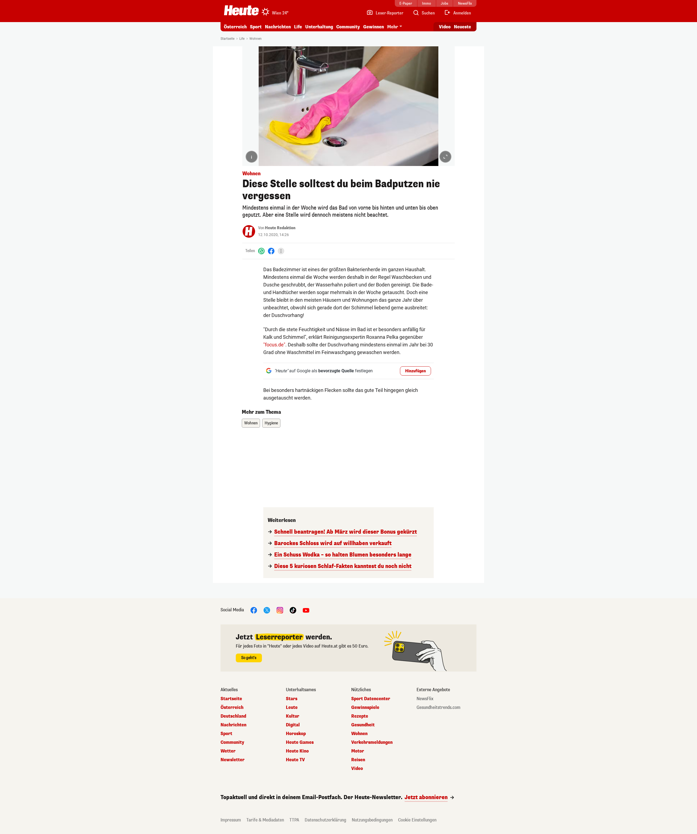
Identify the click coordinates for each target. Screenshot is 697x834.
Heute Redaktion (280, 228)
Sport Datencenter (370, 699)
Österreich (235, 27)
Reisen (358, 760)
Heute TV (295, 760)
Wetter (228, 751)
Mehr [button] (392, 27)
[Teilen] (281, 251)
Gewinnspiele (365, 707)
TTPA (294, 820)
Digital (293, 725)
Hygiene (271, 423)
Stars (291, 699)
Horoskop (296, 733)
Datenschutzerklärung (325, 820)
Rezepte (359, 716)
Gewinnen (373, 27)
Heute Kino (297, 751)
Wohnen (255, 39)
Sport (256, 27)
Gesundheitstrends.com (438, 707)
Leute (292, 707)
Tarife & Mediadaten (265, 820)
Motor (357, 751)
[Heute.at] (241, 10)
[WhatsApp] (261, 250)
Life (298, 27)
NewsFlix (425, 699)
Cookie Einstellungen (417, 820)
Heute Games (300, 742)
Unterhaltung (319, 27)
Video (445, 27)
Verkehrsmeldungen (372, 742)
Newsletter (232, 760)
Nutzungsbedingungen (372, 820)
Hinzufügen (415, 371)
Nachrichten (233, 725)
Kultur (292, 716)
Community (348, 27)
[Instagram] (280, 610)
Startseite (227, 39)
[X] (267, 610)
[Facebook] (271, 250)
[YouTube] (306, 610)
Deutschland (233, 716)
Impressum (231, 820)
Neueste (462, 27)
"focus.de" (274, 344)
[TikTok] (293, 610)
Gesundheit (363, 725)
